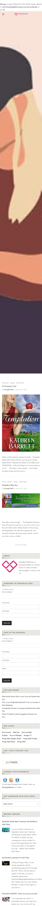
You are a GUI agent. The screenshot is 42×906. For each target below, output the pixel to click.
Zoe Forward (6, 732)
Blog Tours (7, 482)
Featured (20, 383)
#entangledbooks (8, 787)
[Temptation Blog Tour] (21, 500)
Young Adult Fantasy (30, 738)
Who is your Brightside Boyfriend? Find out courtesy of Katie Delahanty (21, 703)
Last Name (5, 611)
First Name (5, 603)
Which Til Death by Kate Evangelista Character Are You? (19, 715)
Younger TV (28, 735)
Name (4, 668)
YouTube (5, 735)
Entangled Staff (8, 390)
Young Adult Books (8, 741)
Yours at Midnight (16, 735)
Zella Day (16, 732)
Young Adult (21, 741)
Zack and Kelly (27, 732)
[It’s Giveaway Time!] (21, 423)
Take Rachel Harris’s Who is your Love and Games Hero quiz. (21, 697)
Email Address (7, 592)
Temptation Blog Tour (10, 485)
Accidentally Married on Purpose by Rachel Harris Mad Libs (21, 709)
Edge (13, 383)
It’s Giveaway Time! (9, 386)
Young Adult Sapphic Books (11, 738)
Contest (5, 383)
